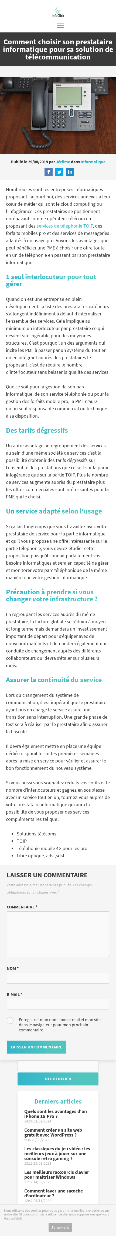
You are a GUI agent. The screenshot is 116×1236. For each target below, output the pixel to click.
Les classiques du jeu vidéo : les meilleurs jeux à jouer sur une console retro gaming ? (57, 1156)
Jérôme (63, 161)
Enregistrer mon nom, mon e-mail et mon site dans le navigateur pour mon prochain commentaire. (60, 1024)
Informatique (93, 161)
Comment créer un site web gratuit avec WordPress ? (53, 1135)
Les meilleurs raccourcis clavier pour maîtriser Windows (56, 1177)
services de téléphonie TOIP (65, 226)
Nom (13, 968)
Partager (49, 172)
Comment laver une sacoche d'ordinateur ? (53, 1195)
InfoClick (58, 12)
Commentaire (22, 906)
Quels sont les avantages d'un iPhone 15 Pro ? (55, 1116)
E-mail (14, 994)
